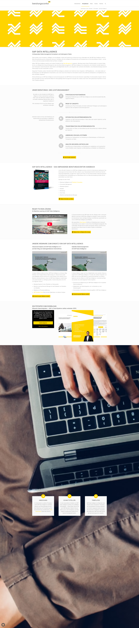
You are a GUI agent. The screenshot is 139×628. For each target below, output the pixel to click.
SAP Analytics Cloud (38, 292)
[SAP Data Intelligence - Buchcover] (43, 180)
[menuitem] (77, 3)
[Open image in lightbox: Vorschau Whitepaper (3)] (91, 339)
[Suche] (105, 3)
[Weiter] (103, 326)
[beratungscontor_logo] (41, 3)
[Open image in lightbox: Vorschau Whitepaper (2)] (72, 336)
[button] (3, 625)
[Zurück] (62, 326)
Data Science (83, 222)
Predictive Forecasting (77, 182)
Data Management (67, 63)
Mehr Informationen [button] (43, 326)
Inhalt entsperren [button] (43, 323)
